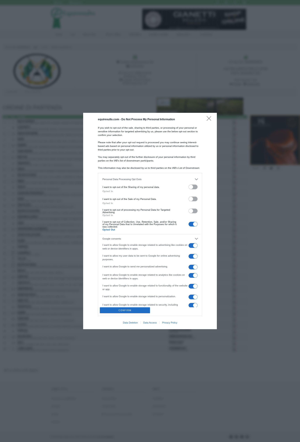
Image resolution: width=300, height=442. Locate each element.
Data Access (150, 322)
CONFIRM (125, 310)
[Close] (210, 119)
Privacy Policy (169, 322)
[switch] (193, 187)
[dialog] (150, 221)
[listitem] (150, 179)
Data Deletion (130, 322)
